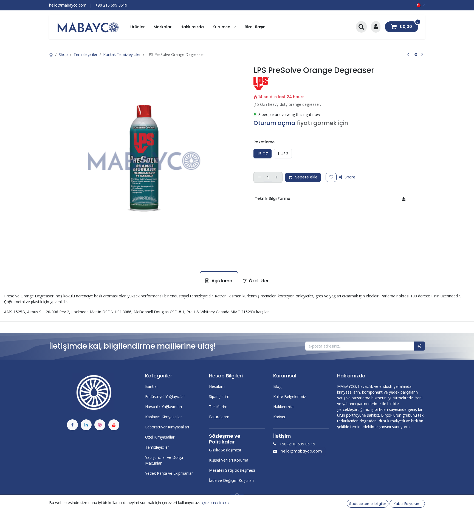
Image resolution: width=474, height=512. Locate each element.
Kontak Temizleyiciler (122, 54)
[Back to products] (415, 54)
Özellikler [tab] (258, 281)
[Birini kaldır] (259, 177)
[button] (419, 346)
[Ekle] (276, 177)
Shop (63, 54)
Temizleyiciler (85, 54)
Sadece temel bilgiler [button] (367, 503)
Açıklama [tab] (221, 281)
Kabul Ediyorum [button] (407, 503)
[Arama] (361, 27)
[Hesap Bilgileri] (375, 27)
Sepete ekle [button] (306, 177)
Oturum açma (274, 123)
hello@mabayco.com (301, 451)
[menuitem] (137, 27)
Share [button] (349, 177)
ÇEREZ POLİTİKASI (216, 503)
